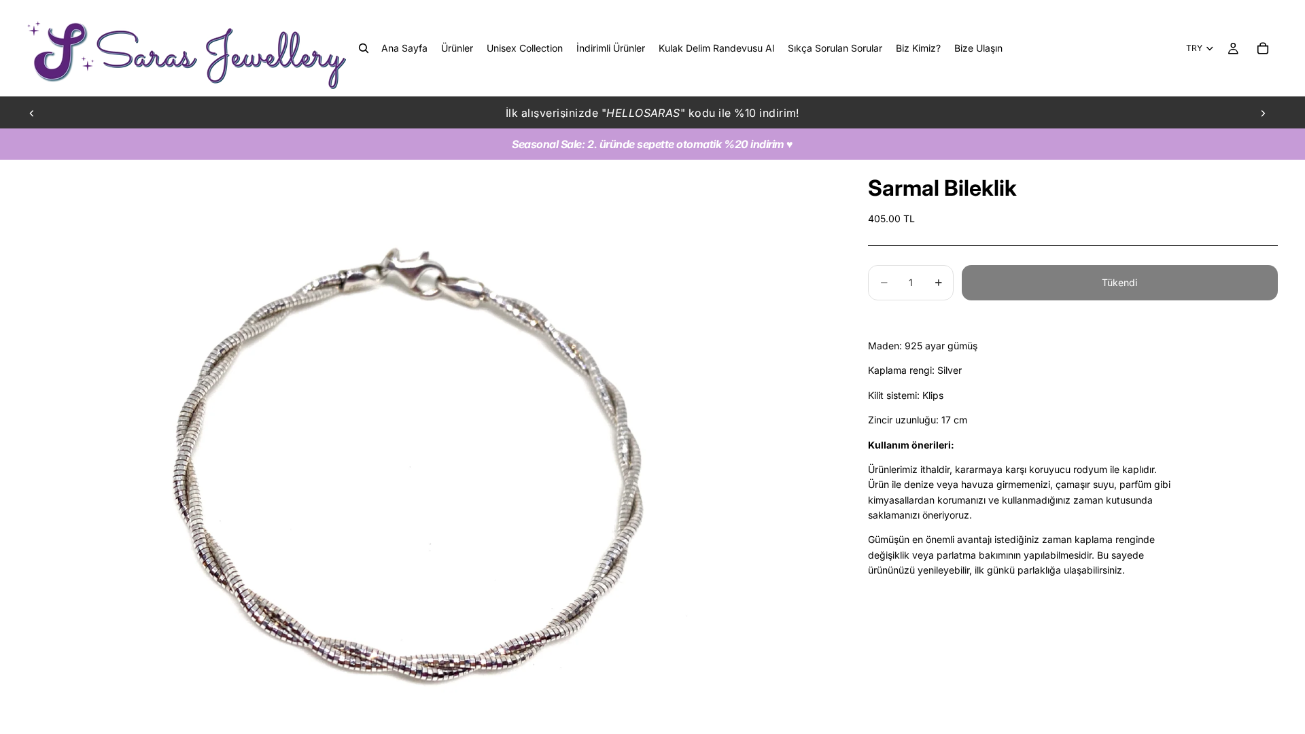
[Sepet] (1263, 48)
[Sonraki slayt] (1263, 113)
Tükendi (1119, 282)
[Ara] (364, 48)
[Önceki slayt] (32, 113)
